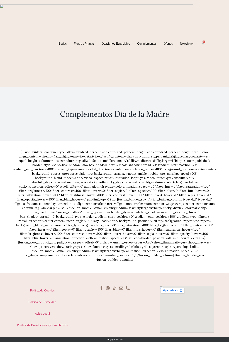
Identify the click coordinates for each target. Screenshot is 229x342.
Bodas (63, 43)
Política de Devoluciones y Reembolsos (42, 325)
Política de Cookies (42, 290)
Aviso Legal (42, 313)
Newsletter (187, 43)
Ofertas (168, 43)
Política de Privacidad (42, 302)
